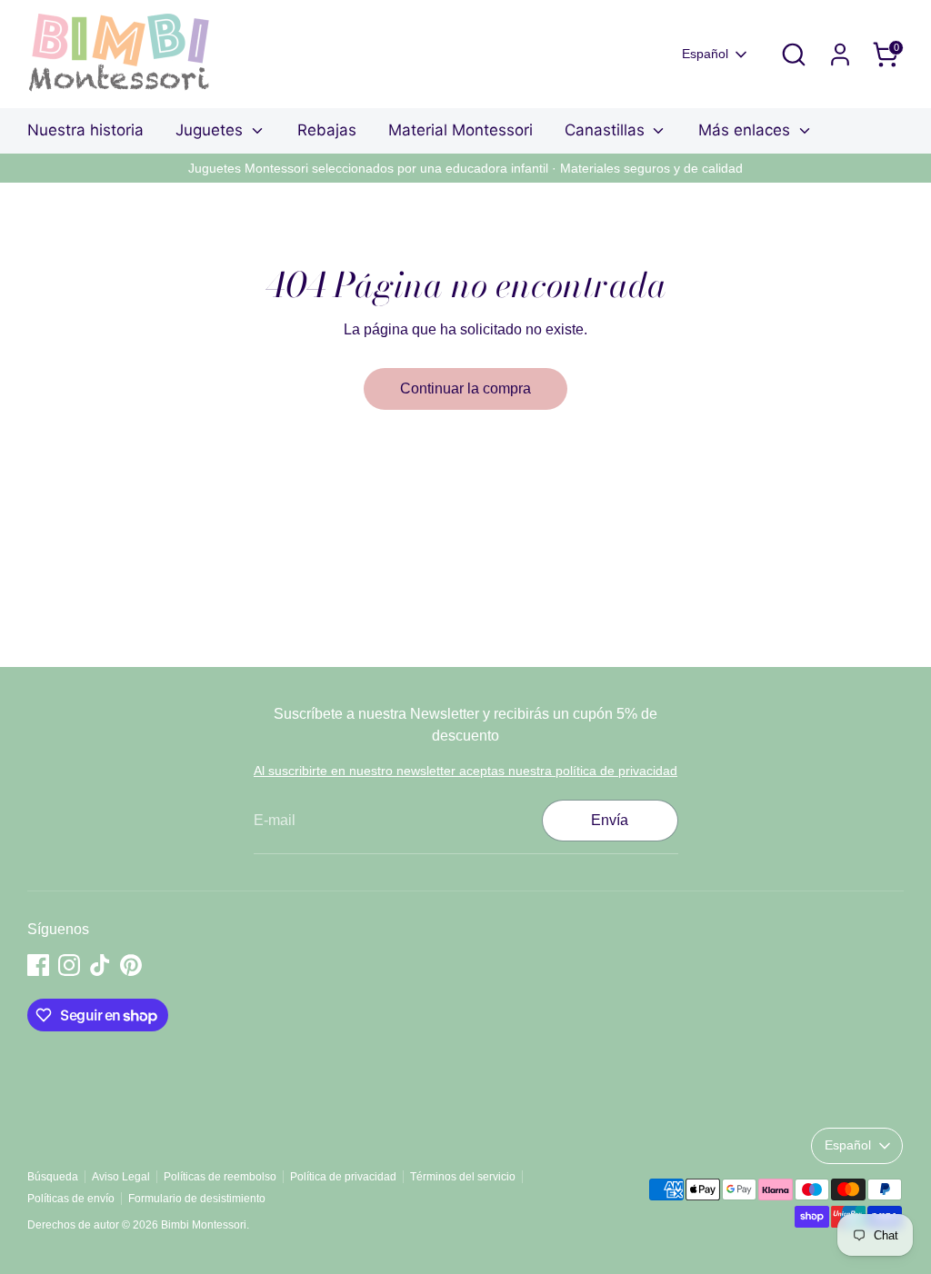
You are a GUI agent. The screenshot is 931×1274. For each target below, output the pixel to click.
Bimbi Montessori (203, 1225)
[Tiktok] (100, 965)
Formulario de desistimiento (196, 1198)
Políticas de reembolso (220, 1176)
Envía (609, 820)
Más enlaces (746, 130)
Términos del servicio (463, 1176)
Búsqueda (52, 1176)
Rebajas (326, 130)
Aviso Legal (121, 1176)
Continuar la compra (465, 388)
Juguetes (211, 130)
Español (705, 53)
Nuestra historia (85, 130)
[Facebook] (38, 965)
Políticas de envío (71, 1198)
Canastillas (607, 130)
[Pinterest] (131, 965)
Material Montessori (460, 130)
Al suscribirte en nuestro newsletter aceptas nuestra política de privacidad (465, 770)
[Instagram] (69, 965)
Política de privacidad (343, 1176)
